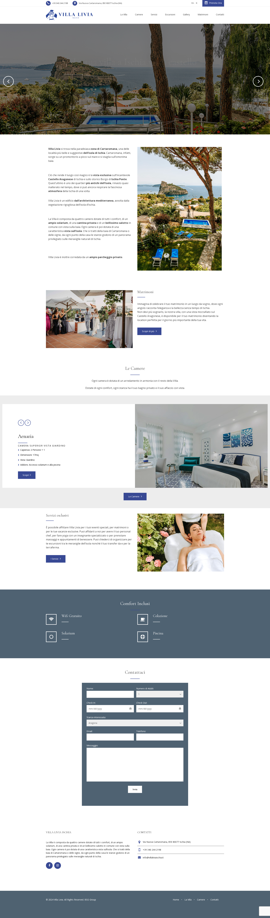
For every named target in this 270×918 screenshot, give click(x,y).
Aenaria (26, 436)
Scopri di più (148, 331)
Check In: (91, 703)
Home (176, 899)
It (196, 3)
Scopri (135, 93)
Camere (201, 899)
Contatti (214, 899)
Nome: (90, 688)
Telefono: (141, 731)
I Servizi (55, 558)
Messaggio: (92, 745)
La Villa (188, 899)
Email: (89, 731)
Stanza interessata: (96, 717)
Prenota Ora (215, 2)
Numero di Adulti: (145, 688)
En (193, 3)
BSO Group (90, 899)
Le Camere (134, 496)
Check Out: (141, 703)
